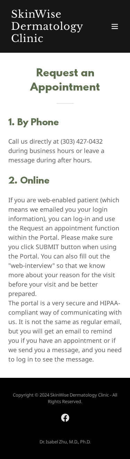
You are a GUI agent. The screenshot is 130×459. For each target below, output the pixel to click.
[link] (48, 40)
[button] (115, 26)
